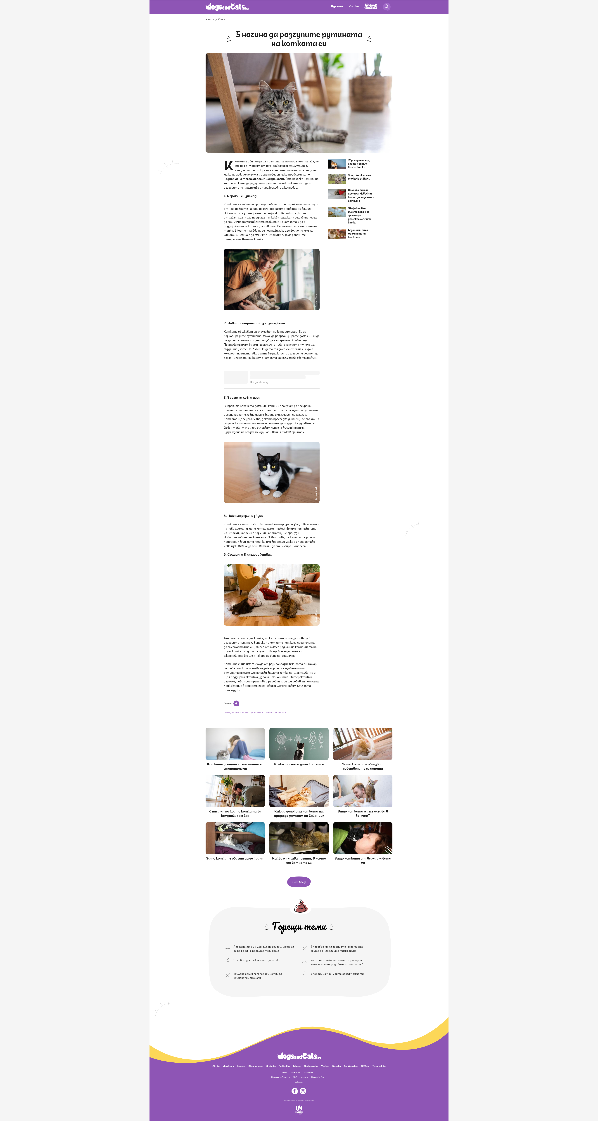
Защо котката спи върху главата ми (363, 860)
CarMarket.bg (351, 1065)
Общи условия (309, 1100)
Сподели (228, 702)
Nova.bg (336, 1065)
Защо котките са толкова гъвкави (359, 176)
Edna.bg (297, 1065)
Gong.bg (241, 1065)
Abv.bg (216, 1065)
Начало (210, 19)
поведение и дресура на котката (269, 712)
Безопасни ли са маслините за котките (358, 233)
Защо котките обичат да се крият (235, 857)
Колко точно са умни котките (299, 763)
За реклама (295, 1072)
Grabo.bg (271, 1065)
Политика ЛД (317, 1077)
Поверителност (300, 1077)
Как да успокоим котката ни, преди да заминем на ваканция (299, 813)
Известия (299, 1082)
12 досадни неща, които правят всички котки (359, 163)
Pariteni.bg (284, 1065)
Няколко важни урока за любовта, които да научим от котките (361, 195)
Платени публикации (280, 1077)
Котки (354, 6)
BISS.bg (365, 1065)
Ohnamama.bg (255, 1065)
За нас (284, 1072)
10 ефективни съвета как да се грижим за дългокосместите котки (359, 215)
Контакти (308, 1072)
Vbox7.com (228, 1065)
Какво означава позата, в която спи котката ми (299, 860)
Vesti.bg (325, 1065)
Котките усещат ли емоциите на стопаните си (235, 765)
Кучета (337, 6)
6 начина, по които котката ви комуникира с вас (235, 813)
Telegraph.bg (379, 1065)
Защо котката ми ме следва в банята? (363, 813)
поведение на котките (236, 712)
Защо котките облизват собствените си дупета (363, 765)
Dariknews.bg (311, 1065)
